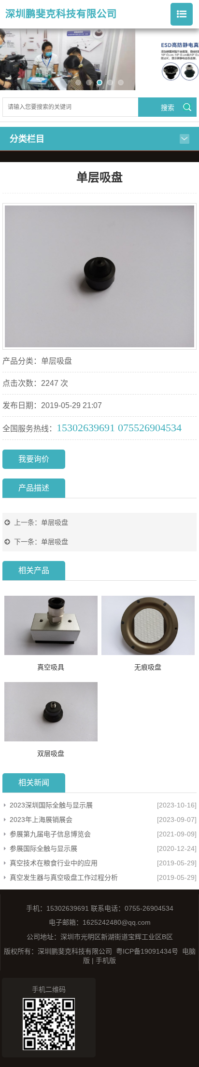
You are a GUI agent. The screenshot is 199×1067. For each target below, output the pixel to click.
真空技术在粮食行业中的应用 (54, 863)
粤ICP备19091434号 (147, 951)
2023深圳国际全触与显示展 (51, 805)
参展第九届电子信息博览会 (50, 834)
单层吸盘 (54, 522)
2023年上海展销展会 (41, 819)
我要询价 (33, 459)
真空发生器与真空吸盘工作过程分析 (64, 877)
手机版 (106, 960)
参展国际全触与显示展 (43, 848)
